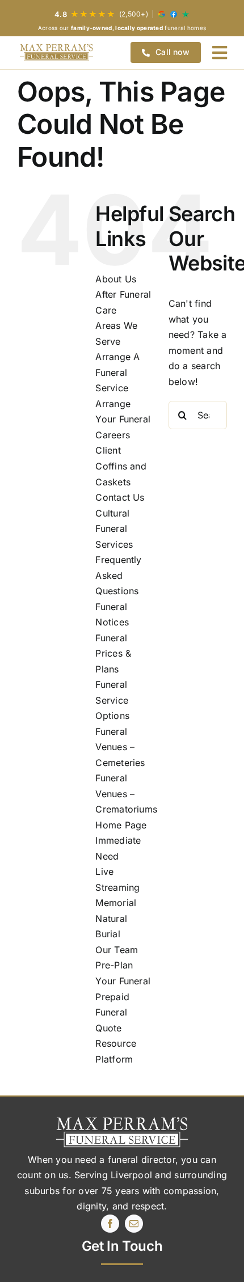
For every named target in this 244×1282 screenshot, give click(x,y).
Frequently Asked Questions (118, 575)
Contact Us (119, 497)
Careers (112, 435)
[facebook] (110, 1224)
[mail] (134, 1224)
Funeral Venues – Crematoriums (126, 793)
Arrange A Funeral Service (117, 372)
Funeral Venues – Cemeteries (120, 747)
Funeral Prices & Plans (113, 653)
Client (107, 450)
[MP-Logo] (56, 53)
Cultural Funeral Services (114, 528)
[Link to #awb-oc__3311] (219, 52)
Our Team (116, 949)
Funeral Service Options (112, 700)
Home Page (120, 825)
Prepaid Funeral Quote (112, 1012)
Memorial (115, 902)
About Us (115, 279)
